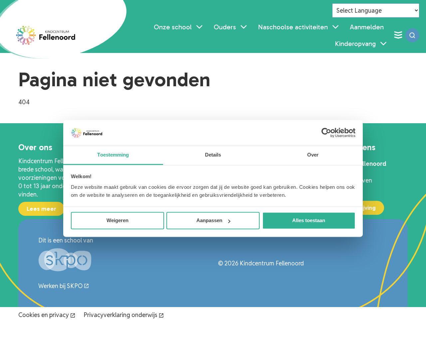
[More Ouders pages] (243, 27)
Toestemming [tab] (113, 155)
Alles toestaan (308, 220)
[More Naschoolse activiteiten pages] (335, 27)
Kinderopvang (355, 44)
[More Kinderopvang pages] (383, 43)
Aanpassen (209, 220)
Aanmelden (367, 27)
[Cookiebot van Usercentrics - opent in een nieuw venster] (326, 133)
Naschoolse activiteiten (293, 27)
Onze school (173, 27)
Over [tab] (313, 155)
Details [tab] (213, 155)
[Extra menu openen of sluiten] (398, 35)
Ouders (225, 27)
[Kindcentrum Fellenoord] (46, 35)
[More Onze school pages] (199, 27)
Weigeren (117, 220)
